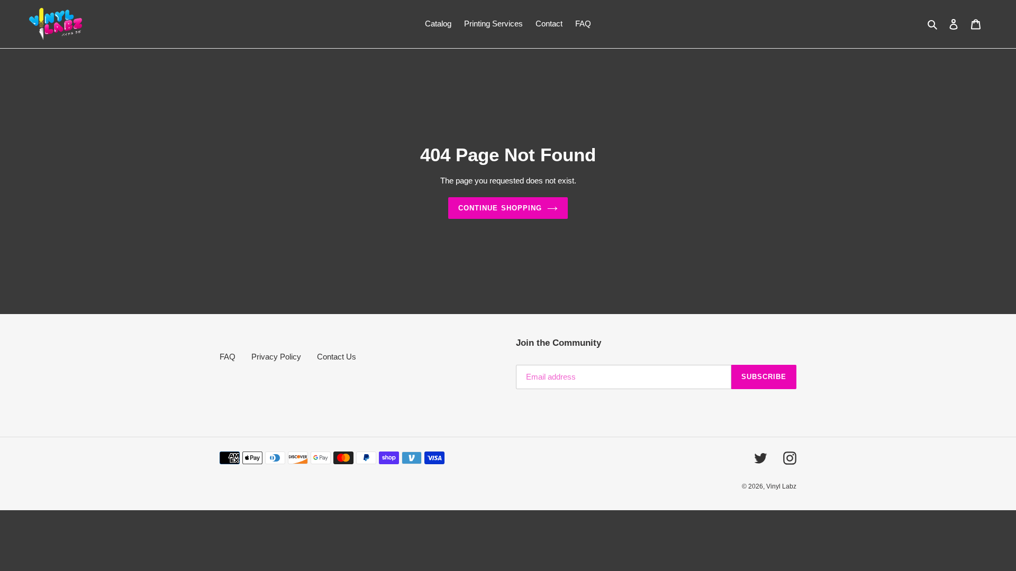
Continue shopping (500, 208)
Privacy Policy (276, 356)
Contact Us (336, 356)
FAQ (227, 356)
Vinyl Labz (781, 486)
